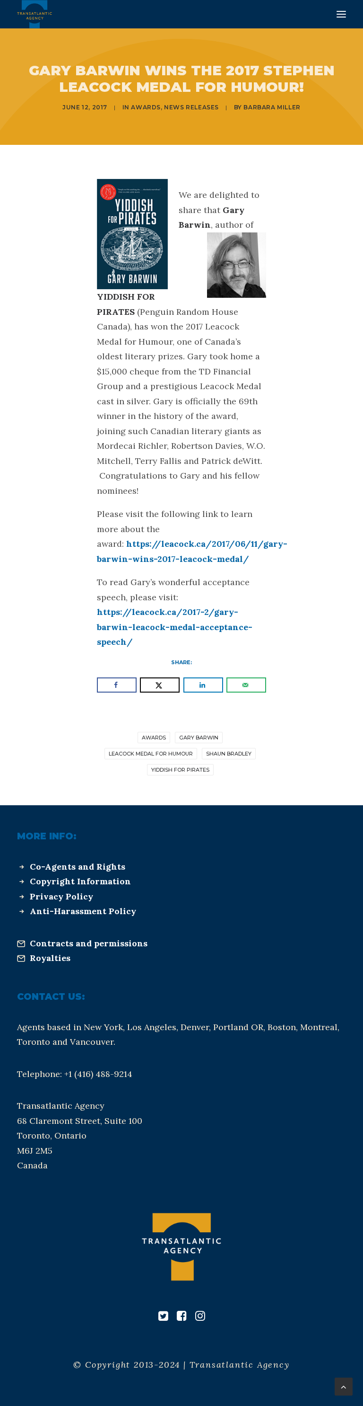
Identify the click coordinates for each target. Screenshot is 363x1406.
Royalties (50, 957)
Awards (146, 107)
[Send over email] (246, 685)
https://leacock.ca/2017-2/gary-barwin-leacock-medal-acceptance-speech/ (174, 626)
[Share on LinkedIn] (203, 685)
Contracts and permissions (88, 943)
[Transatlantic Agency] (34, 14)
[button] (341, 14)
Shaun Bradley (228, 753)
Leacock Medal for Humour (151, 753)
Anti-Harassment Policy (83, 911)
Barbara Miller (271, 107)
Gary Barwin (198, 737)
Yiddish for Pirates (180, 769)
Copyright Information (80, 881)
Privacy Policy (61, 896)
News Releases (191, 107)
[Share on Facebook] (117, 685)
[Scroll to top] (344, 1385)
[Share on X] (160, 685)
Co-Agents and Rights (77, 866)
